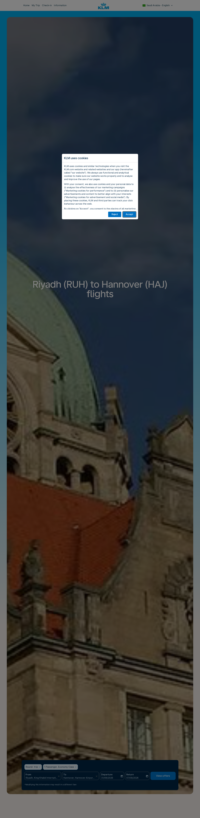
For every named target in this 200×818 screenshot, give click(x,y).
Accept (129, 214)
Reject (115, 214)
